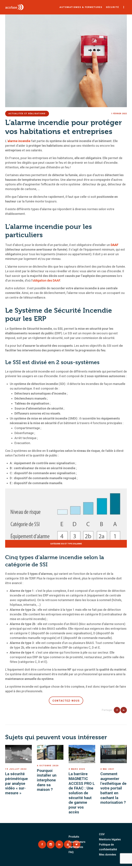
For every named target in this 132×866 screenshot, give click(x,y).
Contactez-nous (66, 700)
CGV (101, 834)
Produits (74, 836)
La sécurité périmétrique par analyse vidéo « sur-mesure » (16, 783)
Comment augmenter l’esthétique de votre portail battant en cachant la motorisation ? (113, 788)
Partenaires (76, 847)
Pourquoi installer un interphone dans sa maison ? (46, 780)
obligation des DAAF (46, 280)
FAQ (71, 852)
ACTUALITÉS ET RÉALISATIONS (27, 113)
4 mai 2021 (107, 769)
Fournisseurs (77, 841)
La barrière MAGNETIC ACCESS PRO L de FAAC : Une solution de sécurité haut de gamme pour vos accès (82, 793)
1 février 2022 (119, 113)
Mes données (107, 854)
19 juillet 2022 (16, 769)
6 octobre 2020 (48, 765)
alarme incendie (19, 141)
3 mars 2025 (77, 769)
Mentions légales (110, 839)
